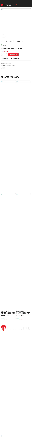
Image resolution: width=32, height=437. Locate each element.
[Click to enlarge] (3, 36)
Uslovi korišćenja (5, 410)
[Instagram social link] (17, 430)
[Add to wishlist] (11, 308)
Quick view (7, 308)
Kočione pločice (18, 41)
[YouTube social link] (20, 430)
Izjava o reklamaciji (6, 420)
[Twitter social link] (7, 68)
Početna (3, 387)
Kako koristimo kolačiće (7, 413)
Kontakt (3, 395)
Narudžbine (4, 405)
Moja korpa (4, 403)
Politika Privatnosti (6, 408)
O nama (3, 393)
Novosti (3, 390)
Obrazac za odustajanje (7, 418)
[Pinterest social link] (9, 68)
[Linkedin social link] (11, 68)
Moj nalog (3, 400)
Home (2, 41)
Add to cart (13, 54)
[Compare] (3, 308)
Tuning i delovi (9, 41)
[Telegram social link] (12, 68)
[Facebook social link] (6, 68)
